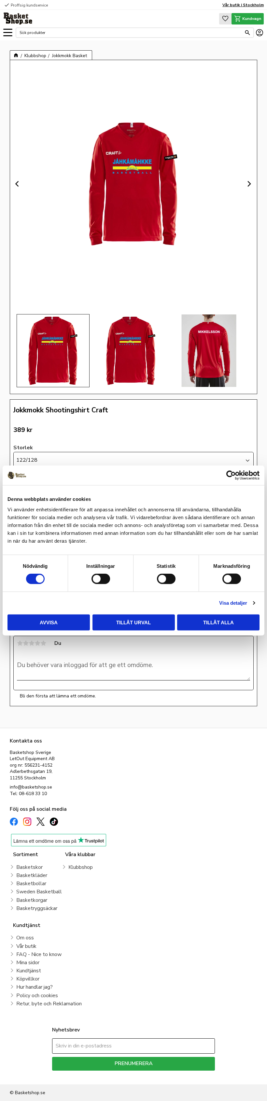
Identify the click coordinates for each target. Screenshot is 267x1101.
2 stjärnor (26, 643)
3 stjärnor (32, 643)
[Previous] (18, 183)
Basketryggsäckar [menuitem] (36, 908)
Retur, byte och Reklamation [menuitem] (49, 1003)
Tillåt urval (133, 622)
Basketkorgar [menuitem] (31, 900)
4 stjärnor (37, 643)
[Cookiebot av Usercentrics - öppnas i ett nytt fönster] (231, 475)
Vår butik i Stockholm (243, 5)
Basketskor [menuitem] (29, 867)
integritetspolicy (156, 1075)
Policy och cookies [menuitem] (37, 995)
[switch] (100, 579)
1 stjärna (20, 643)
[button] (7, 33)
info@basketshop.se (31, 787)
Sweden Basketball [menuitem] (39, 891)
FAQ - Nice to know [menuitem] (39, 954)
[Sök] (247, 32)
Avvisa (49, 622)
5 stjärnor (43, 643)
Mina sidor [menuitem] (27, 962)
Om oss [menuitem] (25, 937)
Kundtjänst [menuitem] (28, 970)
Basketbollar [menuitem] (31, 883)
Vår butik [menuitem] (26, 946)
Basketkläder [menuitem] (31, 875)
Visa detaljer (233, 603)
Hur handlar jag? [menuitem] (34, 987)
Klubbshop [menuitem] (80, 867)
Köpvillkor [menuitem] (27, 978)
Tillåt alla (218, 622)
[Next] (249, 183)
